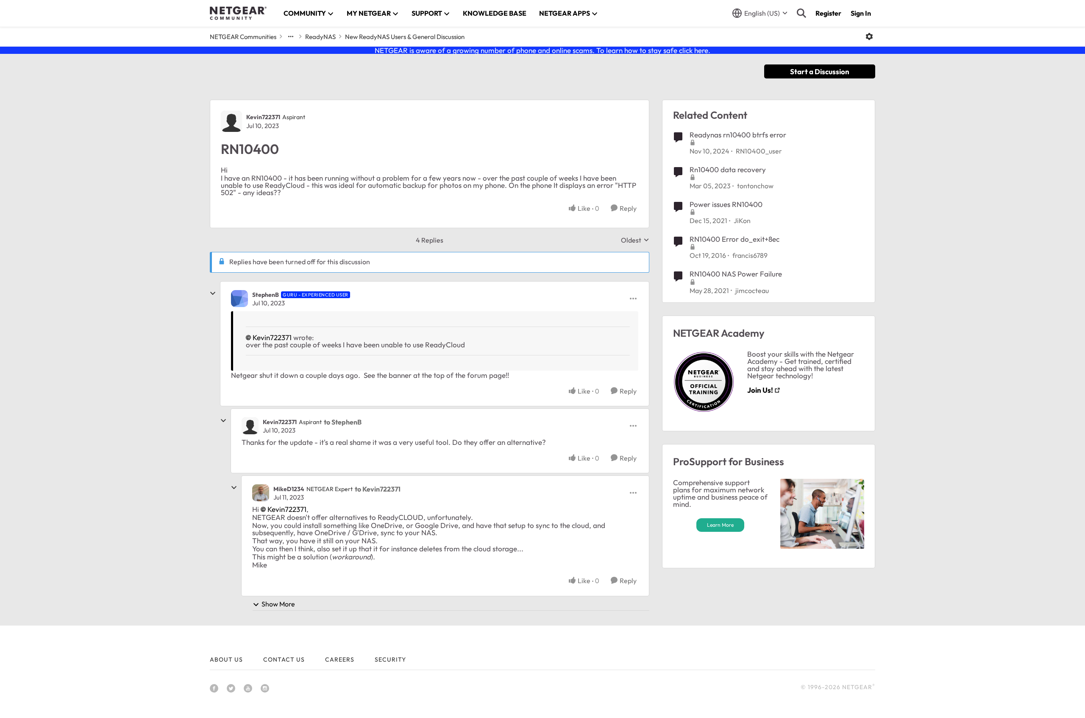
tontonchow (755, 185)
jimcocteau (752, 290)
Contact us (284, 659)
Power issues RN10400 (726, 204)
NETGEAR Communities (243, 37)
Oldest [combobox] (635, 240)
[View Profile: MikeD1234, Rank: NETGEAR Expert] (260, 492)
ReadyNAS (320, 37)
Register (828, 13)
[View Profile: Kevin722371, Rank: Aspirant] (231, 121)
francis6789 (750, 255)
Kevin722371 (263, 117)
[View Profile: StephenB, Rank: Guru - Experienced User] (239, 298)
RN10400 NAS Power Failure (736, 273)
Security (390, 659)
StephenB (265, 295)
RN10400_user (759, 151)
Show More (278, 604)
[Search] (801, 13)
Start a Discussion (819, 71)
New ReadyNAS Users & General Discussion (405, 37)
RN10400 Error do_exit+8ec (734, 239)
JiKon (742, 220)
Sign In (861, 13)
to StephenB (343, 422)
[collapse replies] (213, 293)
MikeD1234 (288, 489)
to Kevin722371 (378, 489)
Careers (339, 659)
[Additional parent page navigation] (291, 36)
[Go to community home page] (238, 13)
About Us (226, 659)
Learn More (720, 525)
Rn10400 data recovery (728, 169)
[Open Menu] (869, 36)
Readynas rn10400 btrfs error (738, 134)
